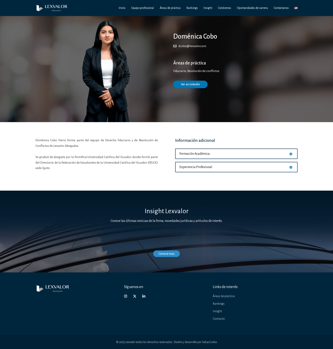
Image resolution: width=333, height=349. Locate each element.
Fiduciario (179, 71)
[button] (236, 154)
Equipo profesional (142, 7)
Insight (208, 7)
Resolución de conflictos (203, 71)
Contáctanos (281, 7)
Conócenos (224, 7)
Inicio (122, 7)
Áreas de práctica (170, 7)
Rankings (192, 7)
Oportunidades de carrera (252, 7)
